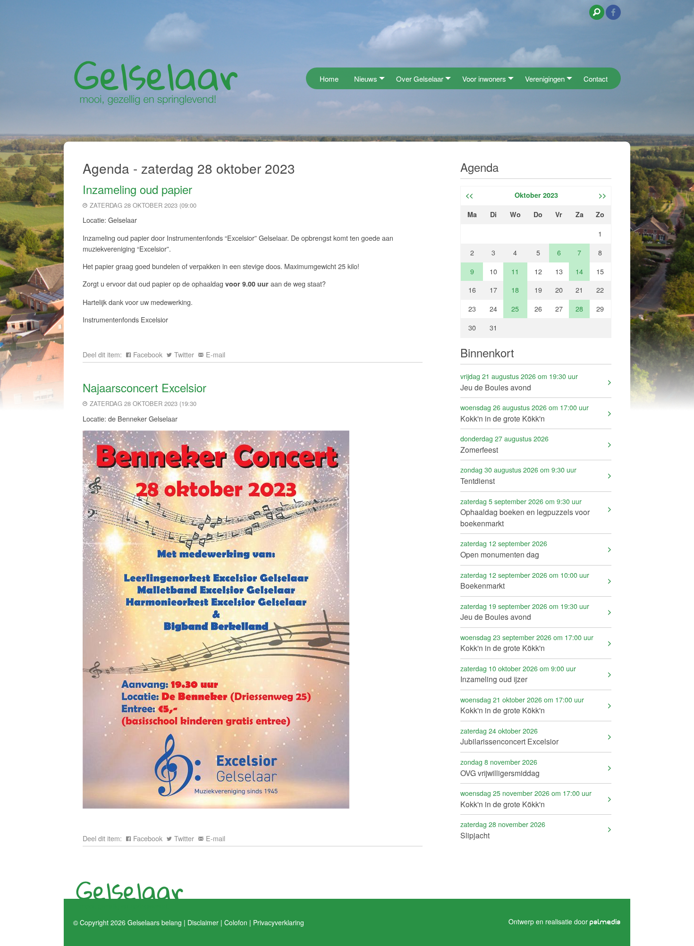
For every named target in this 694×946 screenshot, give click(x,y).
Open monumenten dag (503, 549)
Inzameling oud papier (137, 189)
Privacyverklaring (278, 922)
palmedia (605, 922)
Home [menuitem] (329, 79)
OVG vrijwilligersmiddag (500, 767)
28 (579, 308)
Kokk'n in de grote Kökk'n (524, 413)
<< (469, 195)
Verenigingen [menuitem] (545, 79)
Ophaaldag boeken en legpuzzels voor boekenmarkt (525, 512)
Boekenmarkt (524, 580)
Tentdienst (518, 475)
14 (579, 271)
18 (515, 290)
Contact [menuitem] (596, 79)
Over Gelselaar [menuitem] (419, 79)
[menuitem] (309, 78)
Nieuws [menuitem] (365, 79)
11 (515, 271)
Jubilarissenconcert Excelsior (509, 736)
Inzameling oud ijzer (518, 674)
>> (602, 195)
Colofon (235, 922)
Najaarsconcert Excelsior (144, 387)
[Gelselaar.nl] (155, 82)
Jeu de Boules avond (519, 382)
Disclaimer (203, 922)
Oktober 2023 (536, 195)
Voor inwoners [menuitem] (484, 79)
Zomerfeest (504, 444)
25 (515, 308)
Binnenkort (487, 352)
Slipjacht (502, 829)
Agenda (479, 167)
